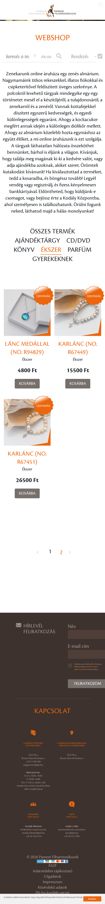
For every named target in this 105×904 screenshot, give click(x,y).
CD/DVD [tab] (78, 240)
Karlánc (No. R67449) (77, 348)
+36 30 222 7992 (72, 836)
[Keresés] (58, 56)
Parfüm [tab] (79, 249)
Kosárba (27, 383)
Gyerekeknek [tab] (52, 259)
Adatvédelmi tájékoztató (52, 871)
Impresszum (52, 882)
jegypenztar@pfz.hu (33, 765)
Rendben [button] (92, 899)
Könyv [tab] (24, 249)
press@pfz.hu (71, 833)
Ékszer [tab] (51, 249)
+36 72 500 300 (33, 761)
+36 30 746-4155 (34, 836)
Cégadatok (52, 876)
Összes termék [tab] (52, 231)
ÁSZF (52, 865)
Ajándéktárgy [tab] (37, 240)
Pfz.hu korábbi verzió (52, 893)
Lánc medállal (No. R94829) (27, 348)
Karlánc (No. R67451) (27, 458)
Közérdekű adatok (52, 887)
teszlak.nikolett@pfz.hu (33, 833)
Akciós (46, 57)
